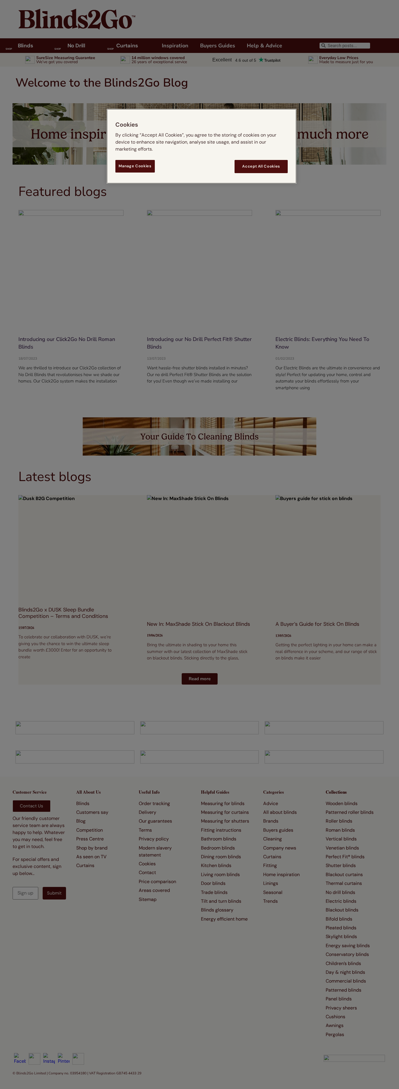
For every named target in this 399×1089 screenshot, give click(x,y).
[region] (201, 146)
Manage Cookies (135, 165)
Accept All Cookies (261, 166)
